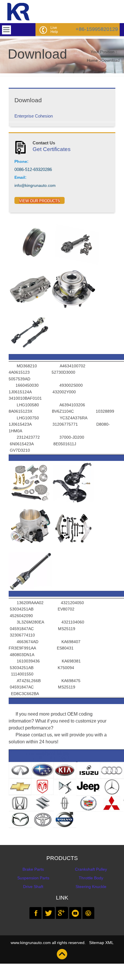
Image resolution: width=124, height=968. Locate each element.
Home (92, 60)
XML (109, 942)
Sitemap (96, 942)
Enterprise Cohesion (33, 115)
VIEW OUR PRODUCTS (39, 201)
